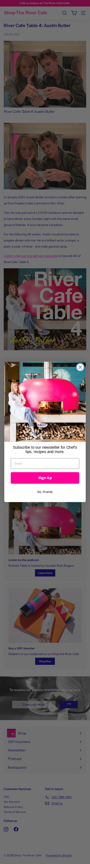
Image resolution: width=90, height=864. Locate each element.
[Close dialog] (80, 367)
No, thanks (45, 492)
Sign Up (45, 478)
